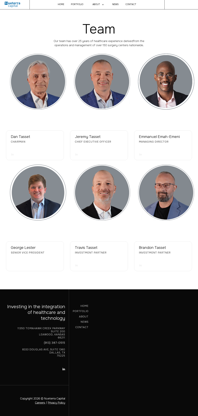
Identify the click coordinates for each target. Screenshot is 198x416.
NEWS (115, 4)
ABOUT (83, 316)
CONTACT (130, 4)
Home (61, 4)
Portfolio (77, 4)
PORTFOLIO (80, 311)
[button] (98, 4)
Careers (40, 402)
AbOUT (96, 4)
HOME (84, 306)
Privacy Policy (56, 402)
